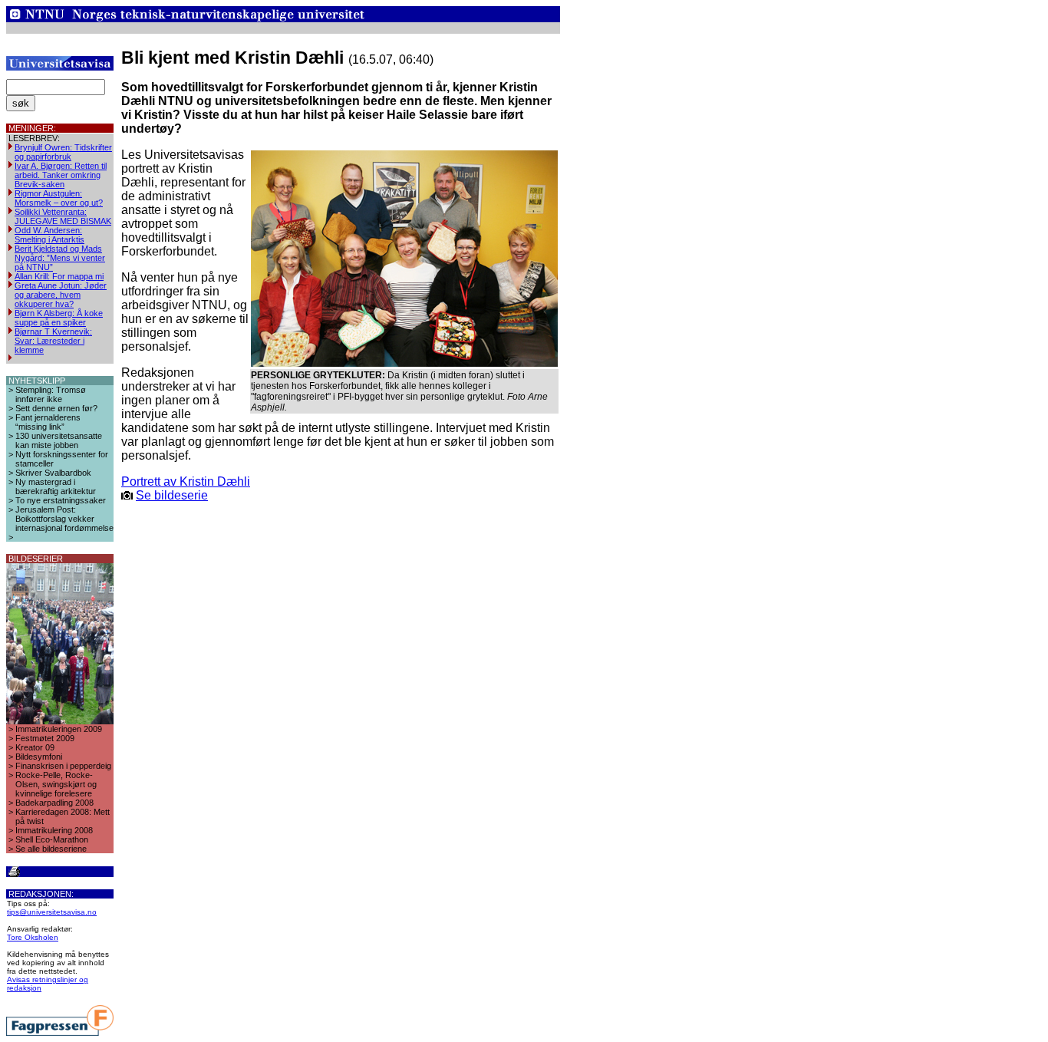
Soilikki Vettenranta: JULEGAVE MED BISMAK (63, 216)
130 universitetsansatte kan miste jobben (58, 440)
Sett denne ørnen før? (56, 408)
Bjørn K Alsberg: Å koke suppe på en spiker (59, 317)
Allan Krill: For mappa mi (59, 276)
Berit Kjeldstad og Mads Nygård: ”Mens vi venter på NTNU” (60, 258)
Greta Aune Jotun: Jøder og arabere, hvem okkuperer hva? (61, 294)
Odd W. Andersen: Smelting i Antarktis (49, 235)
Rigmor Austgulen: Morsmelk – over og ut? (59, 198)
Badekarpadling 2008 (54, 802)
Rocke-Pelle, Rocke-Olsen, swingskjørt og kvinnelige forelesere (56, 784)
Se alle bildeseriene (51, 848)
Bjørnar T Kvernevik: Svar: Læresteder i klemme (53, 340)
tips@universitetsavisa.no (52, 912)
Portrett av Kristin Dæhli (185, 481)
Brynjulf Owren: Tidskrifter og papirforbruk (63, 152)
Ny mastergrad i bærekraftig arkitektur (55, 486)
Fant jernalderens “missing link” (48, 422)
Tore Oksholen (32, 937)
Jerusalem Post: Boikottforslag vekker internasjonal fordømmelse (64, 519)
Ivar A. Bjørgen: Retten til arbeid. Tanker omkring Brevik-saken (61, 175)
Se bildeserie (172, 495)
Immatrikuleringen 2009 (58, 729)
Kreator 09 (34, 747)
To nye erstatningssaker (60, 500)
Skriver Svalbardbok (53, 472)
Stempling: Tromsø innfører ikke (50, 394)
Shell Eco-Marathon (51, 839)
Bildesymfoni (38, 756)
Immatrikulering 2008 (54, 830)
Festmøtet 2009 (44, 738)
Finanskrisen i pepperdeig (63, 765)
